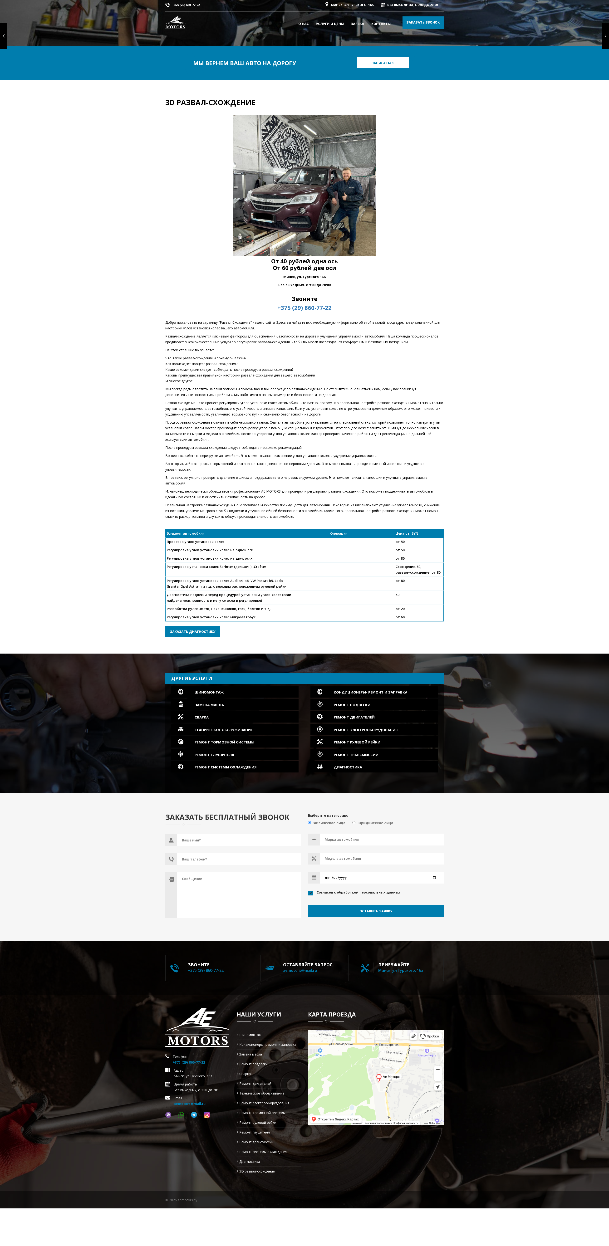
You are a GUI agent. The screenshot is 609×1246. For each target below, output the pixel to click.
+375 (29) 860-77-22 (186, 5)
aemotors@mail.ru (300, 970)
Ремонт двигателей (255, 1083)
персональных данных (379, 892)
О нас (303, 23)
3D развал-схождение (257, 1171)
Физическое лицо (329, 823)
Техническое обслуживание (262, 1093)
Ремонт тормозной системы (262, 1112)
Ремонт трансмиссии (256, 1142)
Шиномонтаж (250, 1034)
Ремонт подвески (253, 1064)
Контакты (381, 23)
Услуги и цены (330, 23)
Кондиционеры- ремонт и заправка (267, 1044)
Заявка (357, 23)
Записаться (383, 63)
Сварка (245, 1073)
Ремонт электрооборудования (264, 1103)
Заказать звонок (423, 22)
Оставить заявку (375, 911)
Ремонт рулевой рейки (257, 1122)
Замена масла (250, 1054)
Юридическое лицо (375, 823)
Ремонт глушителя (254, 1132)
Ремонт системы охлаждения (263, 1151)
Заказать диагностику (192, 631)
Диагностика (249, 1161)
